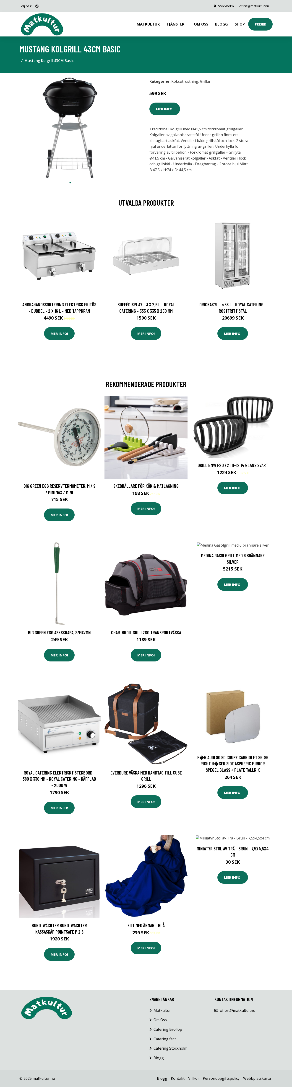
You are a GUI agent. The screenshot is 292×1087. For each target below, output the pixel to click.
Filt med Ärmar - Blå (146, 925)
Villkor (193, 1078)
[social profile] (37, 6)
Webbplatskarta (257, 1078)
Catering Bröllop (168, 1029)
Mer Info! (164, 109)
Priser (260, 24)
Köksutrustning (184, 81)
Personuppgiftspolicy (221, 1078)
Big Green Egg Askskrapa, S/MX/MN (59, 632)
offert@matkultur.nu (254, 6)
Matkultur (148, 24)
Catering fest (165, 1038)
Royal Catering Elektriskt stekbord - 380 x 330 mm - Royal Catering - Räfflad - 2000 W (59, 779)
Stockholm (226, 6)
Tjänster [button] (175, 24)
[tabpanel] (70, 127)
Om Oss (160, 1019)
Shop (240, 24)
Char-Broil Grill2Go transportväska (146, 632)
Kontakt (178, 1078)
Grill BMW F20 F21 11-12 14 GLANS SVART (233, 465)
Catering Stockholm (170, 1048)
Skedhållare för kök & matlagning (146, 486)
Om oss (201, 24)
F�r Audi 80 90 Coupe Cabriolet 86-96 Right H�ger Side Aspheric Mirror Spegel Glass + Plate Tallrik (232, 763)
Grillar (205, 81)
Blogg (221, 24)
